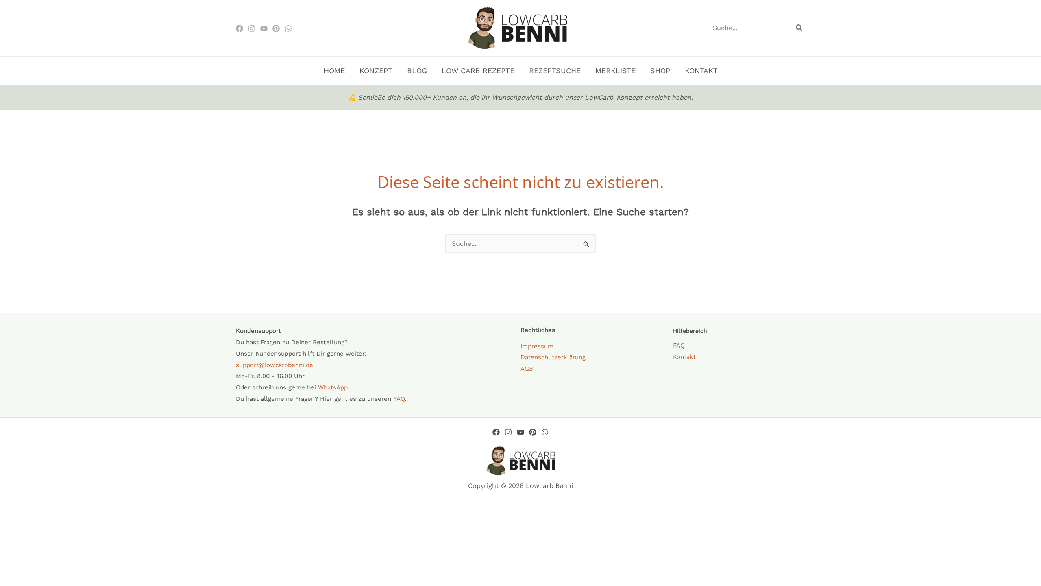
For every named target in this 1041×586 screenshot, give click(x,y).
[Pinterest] (276, 28)
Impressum (536, 346)
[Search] (799, 28)
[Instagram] (251, 28)
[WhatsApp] (288, 28)
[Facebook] (239, 28)
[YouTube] (520, 432)
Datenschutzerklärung (553, 357)
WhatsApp (333, 387)
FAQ (399, 398)
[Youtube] (264, 28)
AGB (526, 368)
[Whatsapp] (545, 432)
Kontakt (684, 357)
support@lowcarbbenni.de (274, 365)
